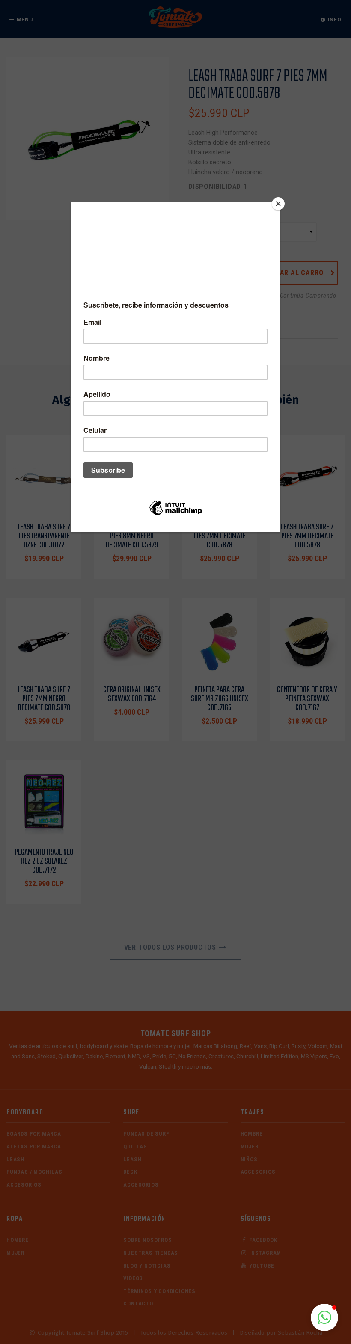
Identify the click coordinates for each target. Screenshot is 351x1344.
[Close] (278, 203)
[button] (324, 1317)
